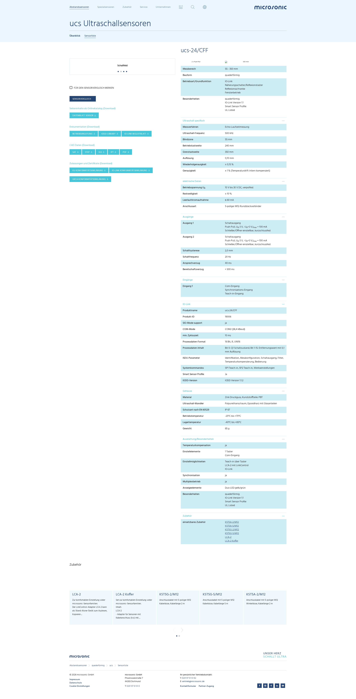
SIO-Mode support (192, 323)
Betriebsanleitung (82, 134)
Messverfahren (190, 127)
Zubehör (187, 516)
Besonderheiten (191, 99)
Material (187, 397)
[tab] (233, 121)
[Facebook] (259, 685)
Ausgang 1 (188, 223)
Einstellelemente (191, 452)
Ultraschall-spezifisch (194, 121)
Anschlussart (189, 206)
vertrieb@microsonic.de (193, 681)
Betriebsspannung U (194, 188)
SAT (74, 152)
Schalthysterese (191, 251)
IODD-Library (108, 134)
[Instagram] (265, 685)
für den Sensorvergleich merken (94, 88)
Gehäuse (187, 391)
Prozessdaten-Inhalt (193, 348)
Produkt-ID (188, 317)
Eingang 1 (188, 286)
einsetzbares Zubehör (194, 522)
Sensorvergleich (81, 99)
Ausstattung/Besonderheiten (198, 439)
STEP (87, 152)
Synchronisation (191, 475)
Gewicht (187, 429)
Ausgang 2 (188, 237)
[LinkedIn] (277, 685)
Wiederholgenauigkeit (194, 165)
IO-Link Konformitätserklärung (129, 170)
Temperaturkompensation (197, 445)
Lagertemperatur (192, 422)
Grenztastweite (191, 152)
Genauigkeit (189, 171)
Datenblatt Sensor (82, 115)
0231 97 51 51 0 (133, 686)
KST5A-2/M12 (232, 522)
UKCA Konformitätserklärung (89, 179)
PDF (125, 152)
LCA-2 (228, 537)
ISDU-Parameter (191, 358)
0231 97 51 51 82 (189, 678)
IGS (100, 152)
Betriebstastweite (192, 146)
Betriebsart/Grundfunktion (197, 81)
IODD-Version (190, 381)
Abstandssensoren (78, 665)
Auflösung (188, 158)
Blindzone (188, 140)
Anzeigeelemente (192, 488)
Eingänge (188, 280)
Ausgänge (188, 217)
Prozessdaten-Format (194, 342)
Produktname (190, 311)
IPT (112, 152)
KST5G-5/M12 (232, 533)
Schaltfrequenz (191, 257)
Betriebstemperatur (193, 416)
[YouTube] (283, 685)
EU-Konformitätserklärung (87, 170)
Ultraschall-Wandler (193, 404)
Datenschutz (76, 683)
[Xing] (271, 685)
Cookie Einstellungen (80, 686)
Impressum (75, 679)
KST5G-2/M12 (232, 530)
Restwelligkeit (190, 194)
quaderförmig (98, 665)
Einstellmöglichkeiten (194, 462)
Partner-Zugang (206, 686)
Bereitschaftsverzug (193, 269)
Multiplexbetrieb (191, 482)
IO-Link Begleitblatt (135, 134)
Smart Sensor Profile (193, 374)
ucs (111, 665)
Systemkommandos (193, 368)
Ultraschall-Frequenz (194, 133)
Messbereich (189, 69)
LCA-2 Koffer (231, 541)
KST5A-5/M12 (232, 526)
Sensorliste (90, 36)
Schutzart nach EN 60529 (196, 410)
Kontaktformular (188, 686)
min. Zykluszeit (190, 336)
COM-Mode (189, 329)
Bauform (187, 75)
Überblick (75, 36)
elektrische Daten (192, 181)
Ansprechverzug (191, 263)
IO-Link (186, 304)
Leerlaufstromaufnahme (195, 200)
